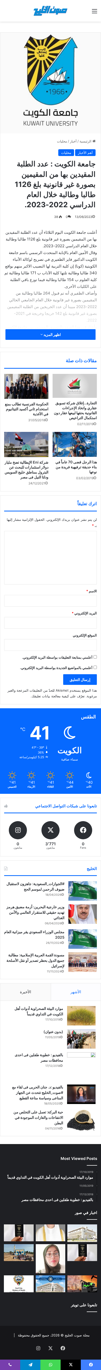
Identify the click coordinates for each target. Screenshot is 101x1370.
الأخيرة (25, 991)
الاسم (91, 591)
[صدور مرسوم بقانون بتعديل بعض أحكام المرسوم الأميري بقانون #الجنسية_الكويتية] (82, 1252)
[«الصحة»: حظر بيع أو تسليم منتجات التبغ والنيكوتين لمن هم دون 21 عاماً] (19, 1283)
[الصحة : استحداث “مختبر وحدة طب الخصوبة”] (51, 1232)
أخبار (73, 141)
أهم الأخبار (85, 153)
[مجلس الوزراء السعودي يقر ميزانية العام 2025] (82, 939)
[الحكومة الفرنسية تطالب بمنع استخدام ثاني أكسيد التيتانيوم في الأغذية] (26, 386)
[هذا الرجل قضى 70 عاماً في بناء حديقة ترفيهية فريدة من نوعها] (75, 444)
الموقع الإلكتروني (85, 635)
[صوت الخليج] (50, 11)
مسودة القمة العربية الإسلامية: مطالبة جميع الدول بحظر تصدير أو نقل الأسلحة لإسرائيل (35, 960)
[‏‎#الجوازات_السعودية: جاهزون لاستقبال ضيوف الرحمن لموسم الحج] (82, 891)
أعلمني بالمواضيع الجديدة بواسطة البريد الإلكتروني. (56, 668)
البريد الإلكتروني (84, 613)
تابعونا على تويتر (84, 1304)
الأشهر (75, 991)
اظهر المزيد (52, 334)
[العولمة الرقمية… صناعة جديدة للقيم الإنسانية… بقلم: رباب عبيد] (51, 1258)
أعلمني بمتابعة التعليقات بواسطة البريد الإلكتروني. (57, 657)
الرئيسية (86, 141)
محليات (62, 141)
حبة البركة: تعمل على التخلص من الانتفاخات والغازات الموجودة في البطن (38, 1117)
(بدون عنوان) (53, 1031)
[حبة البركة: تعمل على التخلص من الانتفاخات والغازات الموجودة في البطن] (81, 1120)
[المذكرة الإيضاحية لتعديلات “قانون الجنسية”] (19, 1232)
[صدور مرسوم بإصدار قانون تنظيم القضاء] (82, 1233)
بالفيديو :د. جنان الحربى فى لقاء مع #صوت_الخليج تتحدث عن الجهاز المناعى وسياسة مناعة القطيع (37, 1092)
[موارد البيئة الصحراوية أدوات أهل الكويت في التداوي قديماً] (81, 1015)
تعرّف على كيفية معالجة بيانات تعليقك (58, 696)
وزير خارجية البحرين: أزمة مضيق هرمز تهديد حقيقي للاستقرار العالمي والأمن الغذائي (35, 912)
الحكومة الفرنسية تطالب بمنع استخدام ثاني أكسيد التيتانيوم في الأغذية (26, 409)
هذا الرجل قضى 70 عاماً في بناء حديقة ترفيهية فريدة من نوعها (76, 467)
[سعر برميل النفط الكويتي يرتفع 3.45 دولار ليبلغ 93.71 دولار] (82, 1283)
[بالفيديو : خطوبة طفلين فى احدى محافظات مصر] (81, 1066)
